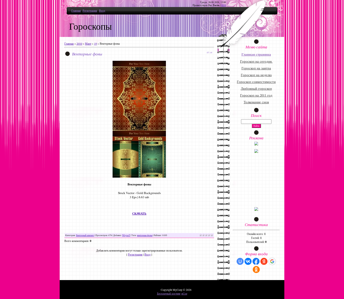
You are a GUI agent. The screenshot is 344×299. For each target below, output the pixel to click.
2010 (79, 43)
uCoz (184, 293)
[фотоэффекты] (256, 144)
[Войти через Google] (272, 261)
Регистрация (90, 10)
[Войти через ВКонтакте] (248, 261)
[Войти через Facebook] (256, 261)
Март (88, 43)
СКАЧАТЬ (139, 213)
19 (95, 43)
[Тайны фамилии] (256, 210)
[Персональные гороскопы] (256, 152)
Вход (102, 10)
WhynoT (126, 235)
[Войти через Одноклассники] (256, 269)
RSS (223, 5)
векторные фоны (144, 235)
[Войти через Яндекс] (263, 261)
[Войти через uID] (240, 261)
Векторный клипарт (85, 235)
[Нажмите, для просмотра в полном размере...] (139, 176)
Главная (76, 10)
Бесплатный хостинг (169, 293)
